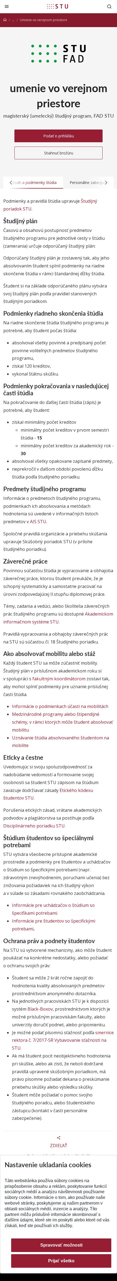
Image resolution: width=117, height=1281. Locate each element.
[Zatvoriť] (6, 6)
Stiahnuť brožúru (58, 153)
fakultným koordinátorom (58, 679)
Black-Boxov (40, 1009)
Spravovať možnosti (61, 1245)
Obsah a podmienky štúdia (33, 182)
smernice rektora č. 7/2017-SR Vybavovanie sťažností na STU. (63, 1040)
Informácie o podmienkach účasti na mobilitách (60, 706)
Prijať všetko (61, 1261)
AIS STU (38, 522)
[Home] (5, 20)
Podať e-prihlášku (58, 135)
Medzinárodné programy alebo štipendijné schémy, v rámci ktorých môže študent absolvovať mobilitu (62, 722)
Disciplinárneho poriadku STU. (34, 826)
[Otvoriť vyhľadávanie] (109, 6)
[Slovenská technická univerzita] (57, 6)
